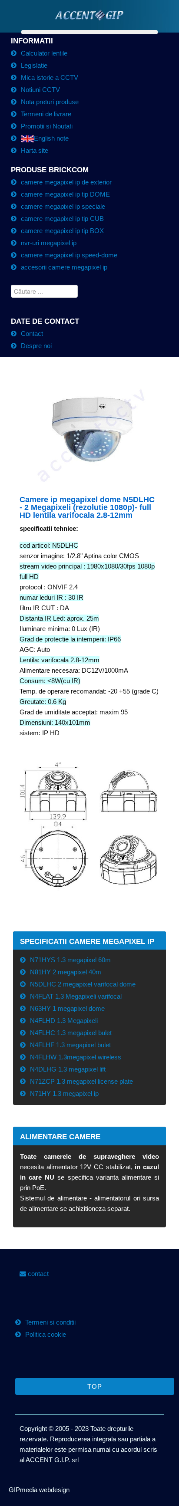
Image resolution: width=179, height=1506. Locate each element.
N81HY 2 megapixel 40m (65, 972)
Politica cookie (45, 1334)
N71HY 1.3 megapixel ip (64, 1093)
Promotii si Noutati (47, 126)
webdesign (53, 1489)
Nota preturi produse (50, 101)
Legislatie (34, 65)
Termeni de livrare (46, 114)
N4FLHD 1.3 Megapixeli (64, 1020)
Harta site (34, 150)
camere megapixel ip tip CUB (62, 218)
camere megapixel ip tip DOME (65, 194)
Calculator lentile (44, 53)
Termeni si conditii (50, 1322)
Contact (32, 333)
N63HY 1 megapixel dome (67, 1008)
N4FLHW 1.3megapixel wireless (75, 1057)
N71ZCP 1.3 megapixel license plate (81, 1081)
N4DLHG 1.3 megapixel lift (68, 1069)
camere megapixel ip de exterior (66, 182)
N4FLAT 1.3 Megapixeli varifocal (76, 996)
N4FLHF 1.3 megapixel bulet (70, 1045)
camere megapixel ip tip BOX (62, 230)
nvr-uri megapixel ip (48, 243)
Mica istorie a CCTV (49, 77)
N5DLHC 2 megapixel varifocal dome (83, 984)
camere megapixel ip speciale (63, 206)
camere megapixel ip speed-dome (69, 255)
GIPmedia (23, 1489)
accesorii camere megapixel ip (64, 267)
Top (94, 1386)
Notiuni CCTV (40, 89)
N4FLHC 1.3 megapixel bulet (71, 1032)
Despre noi (36, 345)
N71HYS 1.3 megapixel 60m (70, 959)
